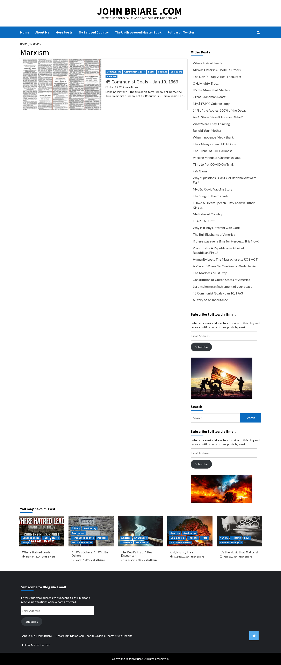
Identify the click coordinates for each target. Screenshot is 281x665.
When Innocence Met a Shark (213, 137)
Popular (162, 71)
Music (55, 537)
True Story (142, 542)
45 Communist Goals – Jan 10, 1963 (142, 82)
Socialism (176, 71)
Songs (25, 542)
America (126, 537)
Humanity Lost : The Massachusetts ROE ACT (225, 259)
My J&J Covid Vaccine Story (212, 189)
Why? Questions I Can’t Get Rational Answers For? (224, 180)
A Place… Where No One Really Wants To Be (224, 266)
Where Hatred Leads (207, 63)
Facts (151, 71)
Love (247, 537)
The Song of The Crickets (211, 196)
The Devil (126, 542)
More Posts (64, 32)
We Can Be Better (82, 542)
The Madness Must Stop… (211, 273)
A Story (76, 528)
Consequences (30, 537)
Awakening (90, 528)
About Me (42, 32)
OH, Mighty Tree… (206, 83)
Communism (114, 71)
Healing (236, 537)
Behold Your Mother (207, 130)
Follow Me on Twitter (36, 645)
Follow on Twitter (181, 32)
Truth (204, 537)
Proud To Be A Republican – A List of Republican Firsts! (218, 250)
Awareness (78, 533)
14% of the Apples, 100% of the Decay (219, 110)
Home (24, 32)
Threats (111, 76)
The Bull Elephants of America (214, 234)
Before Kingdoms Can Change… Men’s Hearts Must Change (94, 635)
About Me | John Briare (37, 635)
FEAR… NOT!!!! (204, 221)
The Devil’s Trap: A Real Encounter (217, 77)
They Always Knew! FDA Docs (214, 144)
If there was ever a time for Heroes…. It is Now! (226, 241)
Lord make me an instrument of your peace (222, 286)
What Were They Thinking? (212, 124)
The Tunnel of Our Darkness (212, 151)
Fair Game (200, 171)
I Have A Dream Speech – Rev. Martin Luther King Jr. (224, 205)
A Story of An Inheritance (210, 300)
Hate (46, 537)
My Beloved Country (94, 32)
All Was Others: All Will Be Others (217, 70)
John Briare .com (139, 11)
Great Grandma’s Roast (209, 97)
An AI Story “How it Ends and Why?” (218, 117)
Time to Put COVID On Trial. (213, 164)
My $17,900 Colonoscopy (211, 103)
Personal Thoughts (83, 537)
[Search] (258, 33)
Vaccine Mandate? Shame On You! (217, 157)
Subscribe (201, 347)
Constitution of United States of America (221, 280)
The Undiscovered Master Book (138, 32)
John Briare (131, 87)
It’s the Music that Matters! (212, 90)
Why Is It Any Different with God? (216, 228)
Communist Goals (134, 71)
